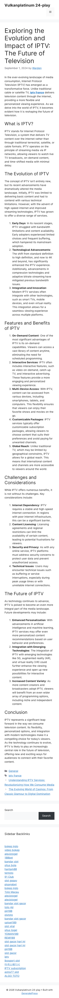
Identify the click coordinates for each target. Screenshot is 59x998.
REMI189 (10, 937)
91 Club (9, 876)
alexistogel (11, 853)
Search (9, 810)
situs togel (11, 930)
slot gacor (10, 953)
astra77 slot (12, 972)
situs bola (10, 865)
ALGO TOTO (12, 975)
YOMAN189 (11, 933)
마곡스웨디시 (12, 964)
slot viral (10, 926)
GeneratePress (29, 993)
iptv (7, 956)
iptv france (15, 775)
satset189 (10, 922)
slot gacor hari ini (15, 941)
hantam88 (11, 869)
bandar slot (11, 861)
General (13, 771)
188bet (9, 857)
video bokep (12, 850)
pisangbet (11, 884)
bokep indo (11, 846)
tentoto (9, 872)
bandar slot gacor (15, 903)
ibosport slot (12, 960)
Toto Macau (12, 892)
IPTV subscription (15, 968)
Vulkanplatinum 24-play (27, 5)
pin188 (8, 911)
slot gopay (11, 880)
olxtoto (9, 914)
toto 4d (9, 907)
